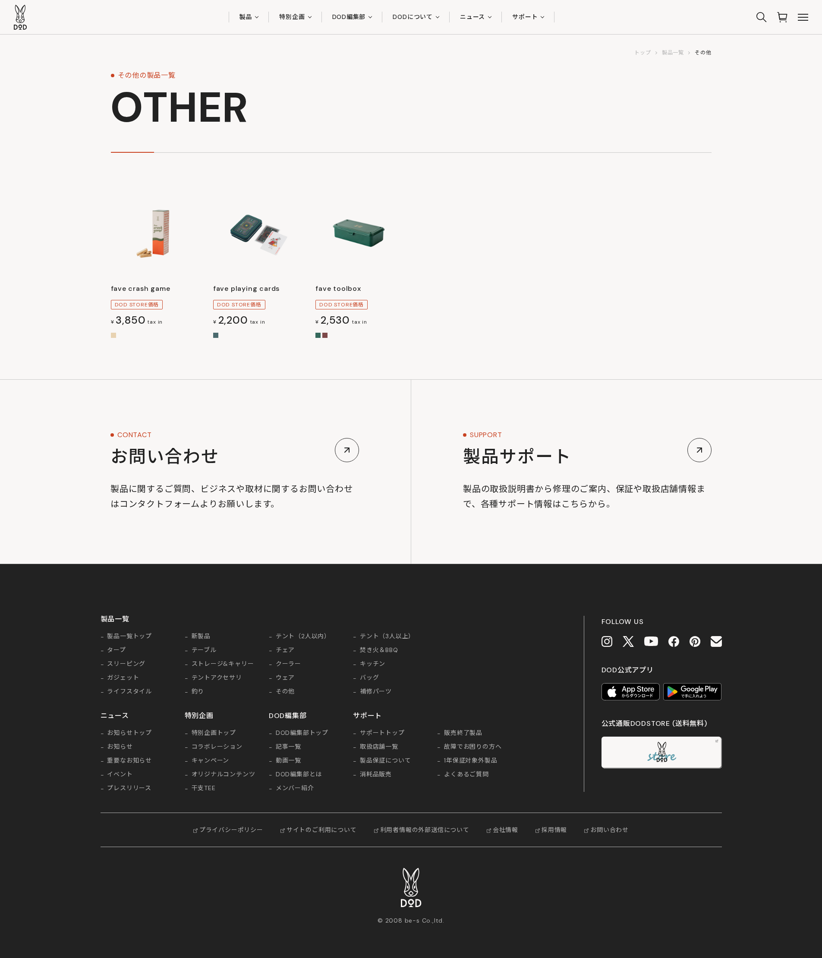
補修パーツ (376, 691)
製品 (245, 17)
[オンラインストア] (782, 17)
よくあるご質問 (466, 774)
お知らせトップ (129, 733)
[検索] (761, 17)
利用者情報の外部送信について (424, 830)
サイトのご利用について (322, 830)
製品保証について (385, 760)
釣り (198, 691)
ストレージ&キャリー (223, 664)
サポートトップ (382, 733)
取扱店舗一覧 (379, 747)
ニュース (472, 17)
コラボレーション (217, 747)
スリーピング (126, 664)
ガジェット (123, 677)
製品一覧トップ (129, 636)
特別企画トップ (214, 733)
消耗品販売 (376, 774)
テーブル (204, 650)
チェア (285, 650)
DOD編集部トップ (302, 733)
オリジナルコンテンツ (223, 774)
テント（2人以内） (303, 636)
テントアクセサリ (217, 677)
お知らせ (119, 747)
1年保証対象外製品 (470, 760)
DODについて (413, 17)
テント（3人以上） (387, 636)
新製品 (201, 636)
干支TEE (204, 788)
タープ (116, 650)
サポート (525, 17)
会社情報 (505, 830)
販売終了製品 (463, 733)
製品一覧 (673, 52)
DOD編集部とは (299, 774)
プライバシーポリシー (231, 830)
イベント (119, 774)
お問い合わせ (609, 830)
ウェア (285, 677)
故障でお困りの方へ (472, 747)
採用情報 (554, 830)
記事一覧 (288, 747)
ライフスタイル (129, 691)
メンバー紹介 (295, 788)
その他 (285, 691)
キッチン (372, 664)
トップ (642, 52)
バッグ (369, 677)
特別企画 (292, 17)
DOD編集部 (349, 17)
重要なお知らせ (129, 760)
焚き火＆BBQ (379, 650)
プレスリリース (129, 788)
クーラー (288, 664)
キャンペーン (211, 760)
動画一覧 (288, 760)
